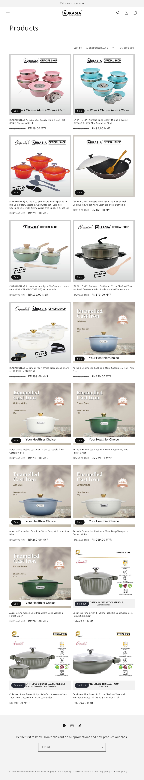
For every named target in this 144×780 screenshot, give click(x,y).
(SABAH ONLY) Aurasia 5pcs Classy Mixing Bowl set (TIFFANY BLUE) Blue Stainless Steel (100, 121)
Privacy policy (64, 771)
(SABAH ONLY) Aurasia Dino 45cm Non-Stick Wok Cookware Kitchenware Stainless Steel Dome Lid (99, 203)
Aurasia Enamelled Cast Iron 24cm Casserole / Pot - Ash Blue (103, 369)
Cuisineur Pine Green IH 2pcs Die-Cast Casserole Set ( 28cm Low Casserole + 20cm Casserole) (38, 696)
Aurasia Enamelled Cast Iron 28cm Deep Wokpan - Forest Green (36, 614)
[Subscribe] (101, 747)
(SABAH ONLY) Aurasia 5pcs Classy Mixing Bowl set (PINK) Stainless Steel (37, 121)
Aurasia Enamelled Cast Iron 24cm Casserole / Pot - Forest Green (101, 451)
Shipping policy (102, 771)
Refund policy (120, 771)
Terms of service (83, 771)
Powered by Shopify (44, 771)
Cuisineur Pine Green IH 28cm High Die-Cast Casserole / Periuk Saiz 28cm (103, 614)
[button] (8, 13)
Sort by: (78, 47)
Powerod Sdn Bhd (25, 771)
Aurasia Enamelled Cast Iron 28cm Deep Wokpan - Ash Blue (39, 533)
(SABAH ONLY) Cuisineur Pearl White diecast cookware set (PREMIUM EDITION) (39, 369)
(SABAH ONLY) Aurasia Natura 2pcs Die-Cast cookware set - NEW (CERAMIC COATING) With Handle (39, 288)
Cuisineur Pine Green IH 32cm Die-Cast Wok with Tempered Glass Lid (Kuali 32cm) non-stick (99, 696)
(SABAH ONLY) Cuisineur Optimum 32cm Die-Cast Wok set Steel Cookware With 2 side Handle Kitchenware (102, 288)
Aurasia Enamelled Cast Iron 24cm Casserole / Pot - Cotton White (37, 451)
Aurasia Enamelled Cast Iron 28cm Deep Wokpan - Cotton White (100, 533)
